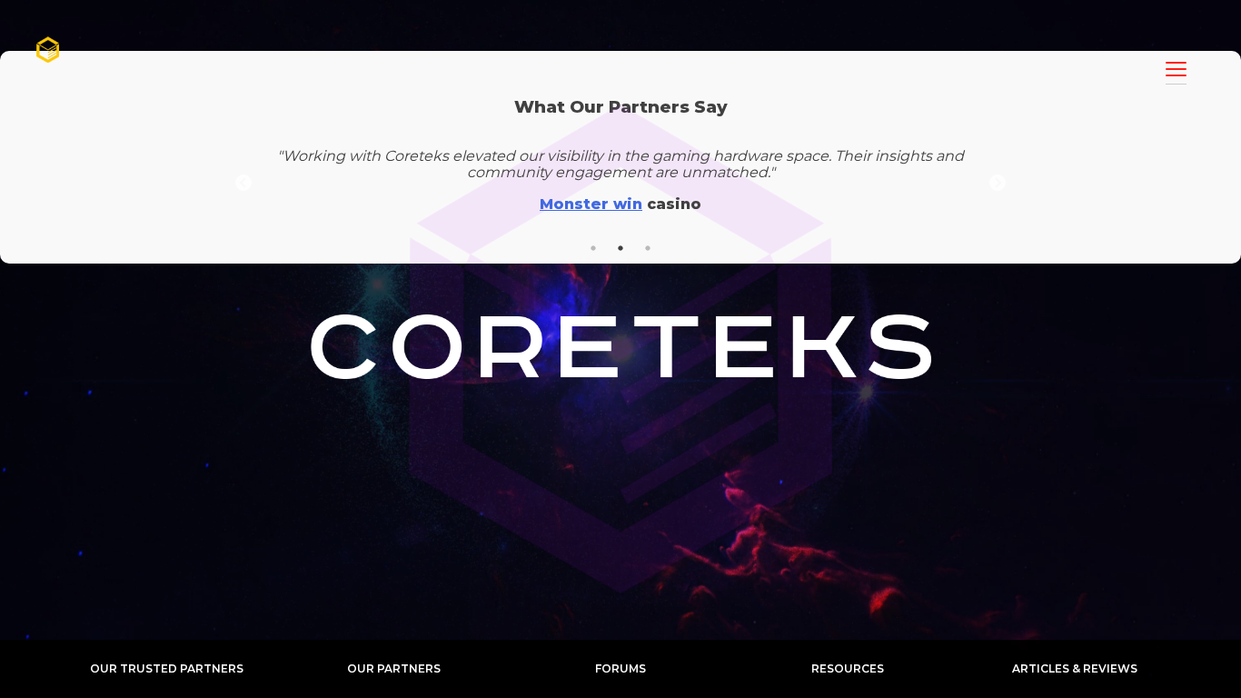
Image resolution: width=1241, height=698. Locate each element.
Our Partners (394, 668)
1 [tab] (593, 248)
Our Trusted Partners (166, 668)
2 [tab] (620, 248)
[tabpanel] (620, 184)
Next (997, 183)
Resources (847, 668)
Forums (620, 668)
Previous (243, 183)
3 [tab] (648, 248)
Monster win (591, 204)
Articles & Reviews (1074, 668)
